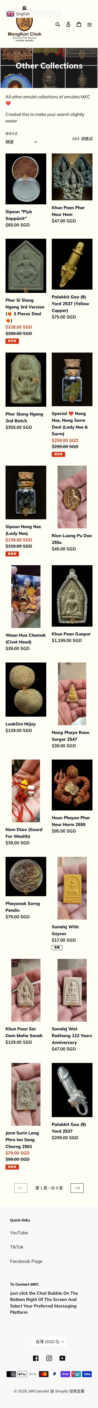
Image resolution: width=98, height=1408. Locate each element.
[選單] (89, 24)
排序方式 (12, 134)
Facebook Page (26, 1261)
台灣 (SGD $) (47, 1341)
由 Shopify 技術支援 (67, 1391)
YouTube (19, 1232)
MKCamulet (39, 1391)
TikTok (16, 1247)
